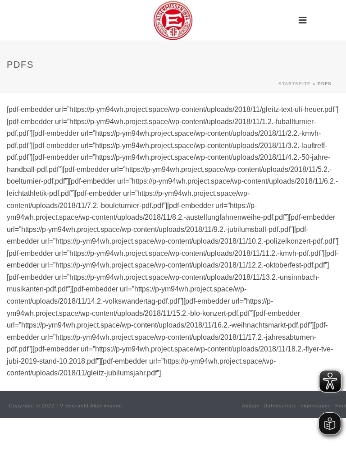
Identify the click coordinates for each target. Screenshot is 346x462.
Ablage (251, 405)
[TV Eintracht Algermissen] (173, 20)
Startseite (294, 83)
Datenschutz (280, 405)
